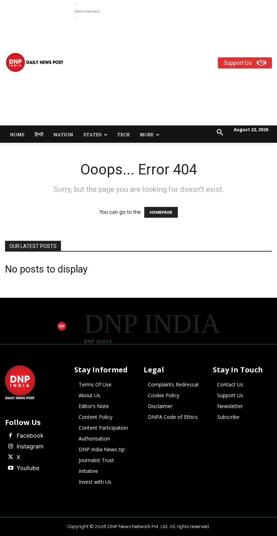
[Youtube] (10, 468)
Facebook (30, 435)
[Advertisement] (175, 73)
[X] (10, 457)
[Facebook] (10, 435)
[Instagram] (10, 446)
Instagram (30, 446)
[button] (220, 132)
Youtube (28, 468)
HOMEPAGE (161, 212)
